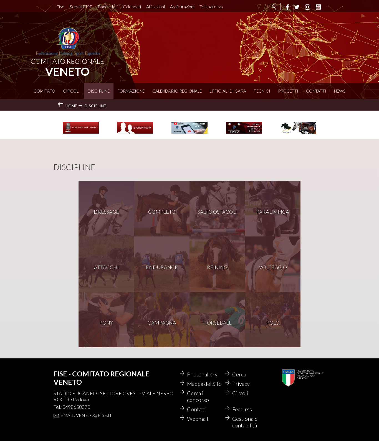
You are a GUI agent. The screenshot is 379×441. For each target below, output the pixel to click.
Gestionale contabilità (244, 422)
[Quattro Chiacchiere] (80, 132)
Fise (60, 6)
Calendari (132, 6)
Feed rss (242, 409)
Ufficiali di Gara (227, 90)
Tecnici (262, 90)
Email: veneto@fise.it (86, 415)
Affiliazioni (155, 6)
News (339, 90)
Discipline (99, 90)
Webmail (197, 418)
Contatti (316, 90)
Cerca (239, 374)
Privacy (241, 383)
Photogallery (202, 374)
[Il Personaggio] (135, 132)
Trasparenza (211, 6)
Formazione (131, 90)
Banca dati (108, 6)
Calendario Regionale (177, 90)
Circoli (71, 90)
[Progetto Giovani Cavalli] (298, 132)
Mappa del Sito (204, 383)
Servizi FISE (81, 6)
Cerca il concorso (198, 396)
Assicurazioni (182, 6)
